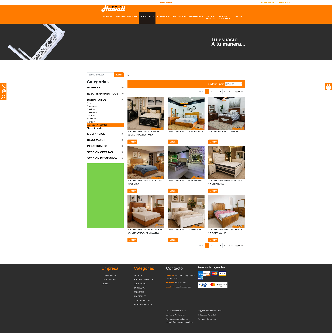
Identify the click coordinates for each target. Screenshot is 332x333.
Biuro (89, 103)
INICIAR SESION (267, 3)
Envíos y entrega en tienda (176, 311)
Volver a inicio (57, 3)
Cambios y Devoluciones (175, 315)
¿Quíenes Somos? (109, 275)
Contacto (238, 16)
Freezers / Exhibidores (126, 66)
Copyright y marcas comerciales (210, 311)
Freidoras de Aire (123, 69)
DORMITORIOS (147, 16)
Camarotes (92, 106)
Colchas (91, 109)
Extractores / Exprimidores (122, 62)
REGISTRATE (284, 3)
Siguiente (238, 92)
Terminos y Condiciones (207, 319)
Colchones (92, 112)
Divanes (91, 116)
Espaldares (92, 119)
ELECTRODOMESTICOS (126, 16)
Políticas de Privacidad (207, 315)
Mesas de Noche (95, 128)
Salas (105, 63)
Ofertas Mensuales (109, 280)
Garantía (105, 284)
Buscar (119, 75)
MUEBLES (107, 16)
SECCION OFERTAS (210, 17)
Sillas (105, 69)
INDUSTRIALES (196, 16)
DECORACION (179, 16)
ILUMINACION (163, 16)
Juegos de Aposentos (97, 125)
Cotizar (132, 142)
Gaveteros (91, 122)
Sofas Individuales (111, 66)
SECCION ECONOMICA (224, 17)
